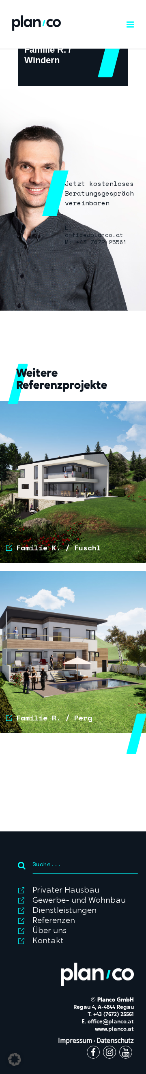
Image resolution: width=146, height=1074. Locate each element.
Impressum (75, 1040)
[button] (14, 1059)
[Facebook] (93, 1053)
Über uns (49, 931)
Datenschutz (115, 1040)
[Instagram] (109, 1053)
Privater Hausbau (65, 890)
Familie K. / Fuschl (58, 547)
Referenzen (53, 921)
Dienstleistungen (64, 911)
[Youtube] (126, 1053)
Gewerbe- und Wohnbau (79, 901)
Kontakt (48, 941)
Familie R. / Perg (54, 717)
